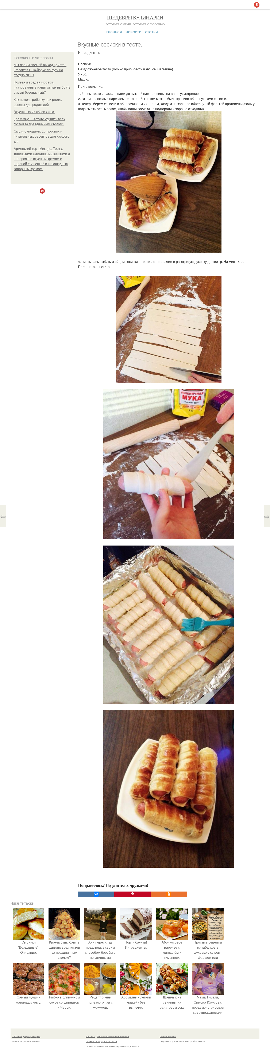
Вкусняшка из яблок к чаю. (34, 112)
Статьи (151, 32)
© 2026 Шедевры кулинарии (26, 1036)
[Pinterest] (132, 894)
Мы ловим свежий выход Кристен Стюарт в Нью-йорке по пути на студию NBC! (40, 70)
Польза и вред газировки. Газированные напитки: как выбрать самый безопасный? (42, 87)
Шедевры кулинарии (135, 17)
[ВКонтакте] (96, 894)
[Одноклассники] (169, 894)
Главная (114, 32)
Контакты (90, 1036)
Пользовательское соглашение (113, 1036)
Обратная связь (168, 1036)
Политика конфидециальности (101, 1041)
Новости (133, 32)
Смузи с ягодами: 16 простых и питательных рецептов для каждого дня (41, 136)
